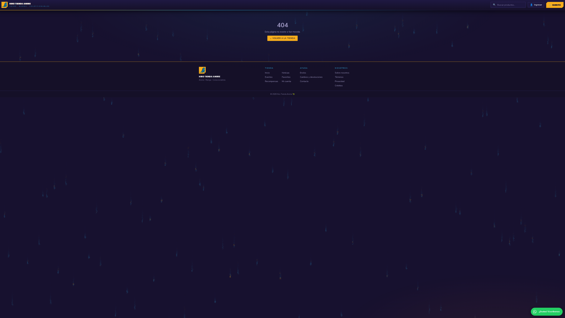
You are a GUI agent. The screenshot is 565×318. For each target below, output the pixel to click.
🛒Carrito (555, 4)
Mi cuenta (286, 81)
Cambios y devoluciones (311, 77)
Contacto (304, 81)
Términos (339, 77)
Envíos (303, 72)
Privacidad (339, 81)
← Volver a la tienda (282, 38)
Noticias (285, 72)
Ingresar (536, 4)
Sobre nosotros (342, 72)
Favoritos (286, 77)
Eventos (268, 77)
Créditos (339, 85)
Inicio (267, 72)
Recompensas (271, 81)
